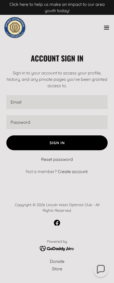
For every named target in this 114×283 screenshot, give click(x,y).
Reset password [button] (57, 159)
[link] (14, 27)
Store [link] (57, 268)
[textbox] (57, 102)
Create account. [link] (73, 171)
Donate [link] (57, 261)
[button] (106, 27)
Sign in (57, 142)
